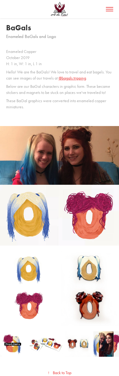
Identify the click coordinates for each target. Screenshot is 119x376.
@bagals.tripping (72, 78)
